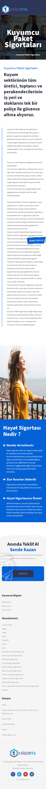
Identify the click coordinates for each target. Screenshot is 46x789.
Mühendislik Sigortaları (10, 682)
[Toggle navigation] (40, 8)
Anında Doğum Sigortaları (12, 667)
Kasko (4, 636)
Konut (4, 644)
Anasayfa (10, 54)
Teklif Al (23, 573)
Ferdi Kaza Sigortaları (10, 659)
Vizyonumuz (6, 610)
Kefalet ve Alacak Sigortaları (12, 678)
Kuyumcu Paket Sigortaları (12, 655)
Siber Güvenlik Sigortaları (11, 671)
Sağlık (4, 629)
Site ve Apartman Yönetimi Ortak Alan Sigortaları (20, 686)
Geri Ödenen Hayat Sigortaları (13, 652)
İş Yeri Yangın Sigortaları (11, 663)
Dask (4, 648)
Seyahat (5, 690)
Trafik (4, 632)
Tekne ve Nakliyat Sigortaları (13, 674)
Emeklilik (5, 640)
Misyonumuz (7, 606)
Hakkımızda (6, 602)
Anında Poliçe (7, 625)
